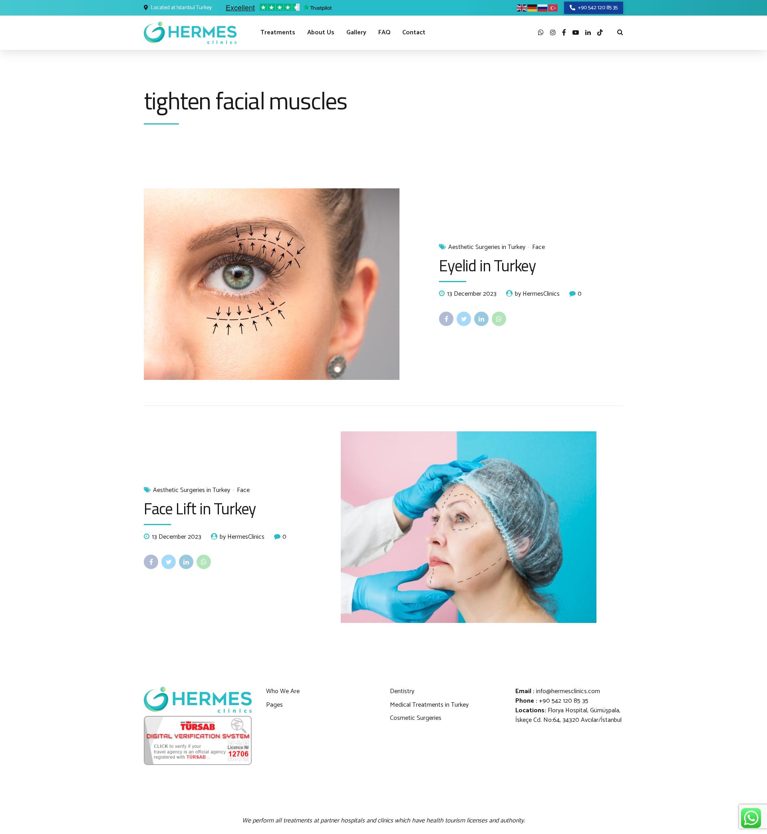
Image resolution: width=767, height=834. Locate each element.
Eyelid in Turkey (487, 265)
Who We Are (283, 691)
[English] (522, 7)
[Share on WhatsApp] (499, 319)
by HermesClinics (537, 294)
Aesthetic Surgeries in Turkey (486, 247)
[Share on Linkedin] (481, 319)
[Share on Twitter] (464, 319)
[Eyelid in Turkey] (285, 284)
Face (538, 247)
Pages (274, 705)
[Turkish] (553, 7)
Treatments (277, 32)
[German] (532, 7)
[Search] (620, 32)
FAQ (384, 32)
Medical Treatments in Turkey (429, 705)
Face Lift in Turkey (200, 508)
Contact (413, 32)
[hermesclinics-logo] (198, 700)
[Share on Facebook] (446, 319)
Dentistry (402, 691)
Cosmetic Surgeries (415, 718)
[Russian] (543, 7)
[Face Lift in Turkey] (482, 527)
